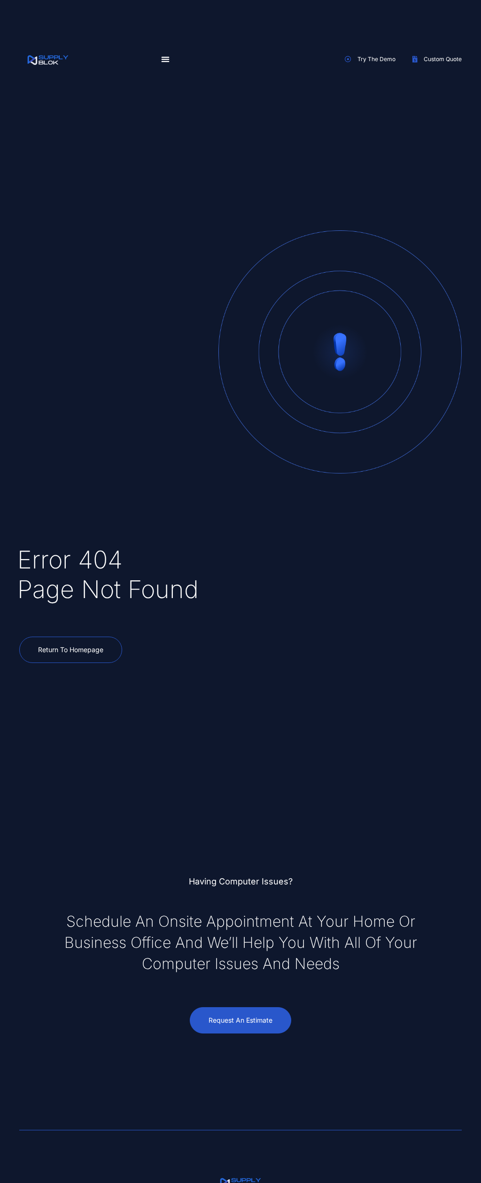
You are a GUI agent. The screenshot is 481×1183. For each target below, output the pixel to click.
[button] (165, 59)
